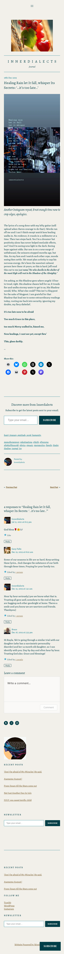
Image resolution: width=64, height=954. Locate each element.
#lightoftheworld (11, 445)
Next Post (54, 487)
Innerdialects (33, 61)
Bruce (14, 629)
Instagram (9, 908)
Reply (7, 541)
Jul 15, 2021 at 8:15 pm (22, 521)
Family (49, 445)
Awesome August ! (13, 778)
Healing (7, 448)
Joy (20, 448)
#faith (36, 442)
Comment (48, 707)
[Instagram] (17, 723)
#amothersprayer (11, 442)
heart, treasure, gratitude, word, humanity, (22, 435)
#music (29, 445)
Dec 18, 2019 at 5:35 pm (22, 632)
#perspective (39, 445)
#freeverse (44, 442)
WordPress (9, 905)
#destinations (26, 442)
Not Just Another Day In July (18, 792)
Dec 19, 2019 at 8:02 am (22, 551)
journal (15, 448)
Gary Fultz (16, 548)
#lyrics (22, 445)
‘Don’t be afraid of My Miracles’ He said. (23, 771)
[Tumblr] (6, 723)
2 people (19, 659)
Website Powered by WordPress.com (31, 944)
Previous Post (11, 487)
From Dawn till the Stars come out (20, 785)
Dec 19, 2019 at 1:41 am (22, 588)
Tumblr (7, 902)
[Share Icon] (11, 723)
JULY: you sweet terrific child (18, 800)
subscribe (53, 823)
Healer (55, 445)
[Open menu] (32, 6)
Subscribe (49, 420)
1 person (19, 572)
